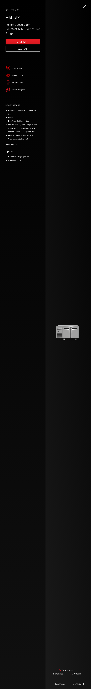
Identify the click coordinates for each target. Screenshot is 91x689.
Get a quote (23, 42)
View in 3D (23, 49)
